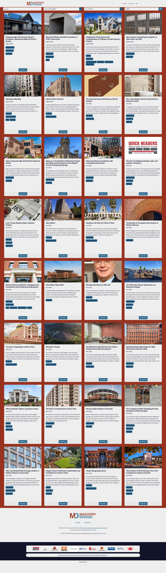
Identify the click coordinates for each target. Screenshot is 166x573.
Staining (29, 307)
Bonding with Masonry (91, 300)
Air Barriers (9, 53)
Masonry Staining (22, 307)
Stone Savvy (9, 242)
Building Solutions (10, 490)
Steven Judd (89, 115)
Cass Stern (8, 113)
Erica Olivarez (9, 487)
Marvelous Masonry (51, 116)
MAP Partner (89, 58)
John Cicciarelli (9, 177)
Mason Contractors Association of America (94, 528)
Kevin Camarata (50, 423)
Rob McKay (89, 363)
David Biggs (89, 297)
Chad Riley (8, 239)
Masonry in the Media (91, 240)
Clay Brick (12, 119)
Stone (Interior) (90, 64)
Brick (7, 119)
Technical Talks (9, 50)
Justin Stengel (89, 237)
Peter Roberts (49, 53)
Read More (23, 70)
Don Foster (129, 487)
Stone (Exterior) (109, 62)
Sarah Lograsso (130, 115)
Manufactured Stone (91, 62)
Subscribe (131, 3)
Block (47, 59)
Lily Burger (8, 361)
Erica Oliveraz (89, 177)
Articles (124, 3)
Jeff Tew (88, 55)
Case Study (8, 180)
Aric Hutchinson (10, 47)
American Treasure (10, 116)
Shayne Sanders (130, 53)
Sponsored (129, 121)
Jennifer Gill (9, 301)
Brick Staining (13, 307)
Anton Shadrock (50, 179)
